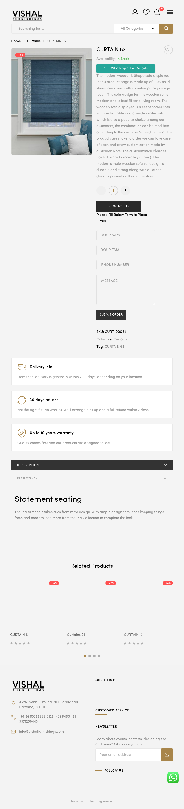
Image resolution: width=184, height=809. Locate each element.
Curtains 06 (76, 635)
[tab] (92, 465)
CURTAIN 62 (114, 347)
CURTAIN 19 (133, 635)
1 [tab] (85, 656)
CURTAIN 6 (19, 635)
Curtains (34, 41)
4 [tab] (99, 656)
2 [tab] (89, 656)
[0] (157, 12)
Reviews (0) (27, 478)
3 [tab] (94, 656)
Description (28, 465)
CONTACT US (119, 206)
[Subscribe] (167, 754)
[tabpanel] (35, 613)
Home (16, 41)
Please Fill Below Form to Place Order (121, 218)
